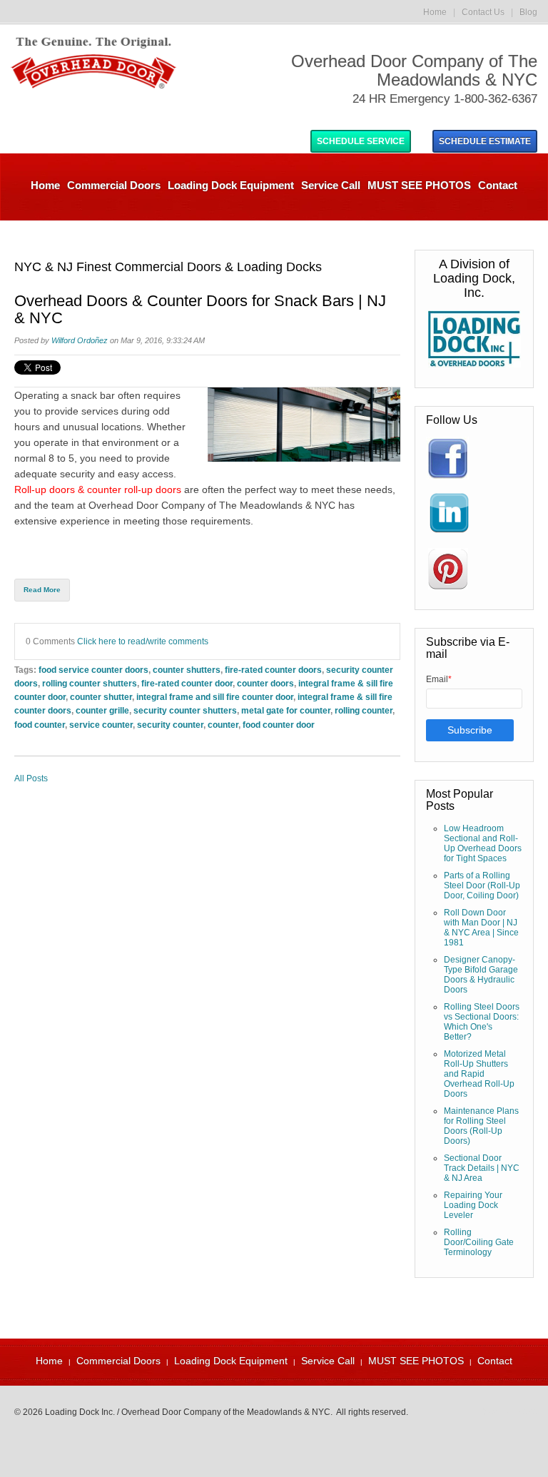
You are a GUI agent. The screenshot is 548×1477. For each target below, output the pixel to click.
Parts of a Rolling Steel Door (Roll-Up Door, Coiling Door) (482, 885)
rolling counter (363, 710)
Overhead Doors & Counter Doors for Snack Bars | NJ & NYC (200, 310)
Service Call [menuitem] (330, 185)
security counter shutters (185, 710)
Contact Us (483, 12)
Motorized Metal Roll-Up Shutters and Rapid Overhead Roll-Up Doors (479, 1074)
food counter (39, 724)
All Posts (31, 778)
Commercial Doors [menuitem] (114, 185)
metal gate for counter (285, 710)
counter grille (102, 710)
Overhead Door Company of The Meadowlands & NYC (211, 505)
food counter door (279, 724)
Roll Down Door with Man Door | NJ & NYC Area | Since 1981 (481, 928)
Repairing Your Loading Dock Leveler (473, 1205)
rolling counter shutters (89, 683)
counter (223, 724)
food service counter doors (93, 669)
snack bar (93, 395)
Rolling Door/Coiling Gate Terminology (479, 1242)
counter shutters (186, 669)
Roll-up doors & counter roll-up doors (97, 489)
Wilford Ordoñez (79, 340)
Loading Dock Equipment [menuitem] (231, 185)
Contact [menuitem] (497, 185)
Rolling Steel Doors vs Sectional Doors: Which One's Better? (481, 1022)
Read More (42, 590)
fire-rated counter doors (273, 669)
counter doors (265, 683)
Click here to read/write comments (142, 641)
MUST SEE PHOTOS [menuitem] (419, 185)
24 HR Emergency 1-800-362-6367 (444, 99)
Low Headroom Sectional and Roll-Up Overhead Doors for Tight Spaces (483, 843)
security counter (170, 724)
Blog (528, 12)
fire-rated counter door (187, 683)
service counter (101, 724)
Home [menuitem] (45, 185)
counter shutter (101, 696)
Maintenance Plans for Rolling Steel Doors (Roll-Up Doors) (481, 1126)
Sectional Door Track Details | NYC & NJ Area (481, 1168)
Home (435, 12)
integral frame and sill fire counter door (214, 696)
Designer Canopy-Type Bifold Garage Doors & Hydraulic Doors (481, 975)
